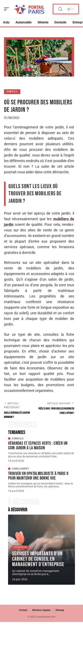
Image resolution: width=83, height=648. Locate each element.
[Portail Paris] (29, 9)
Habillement (20, 469)
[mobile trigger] (7, 9)
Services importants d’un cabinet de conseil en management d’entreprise (38, 559)
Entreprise (20, 547)
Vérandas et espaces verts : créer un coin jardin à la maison (37, 445)
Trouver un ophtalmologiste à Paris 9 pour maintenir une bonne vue (38, 476)
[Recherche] (60, 9)
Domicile (12, 91)
